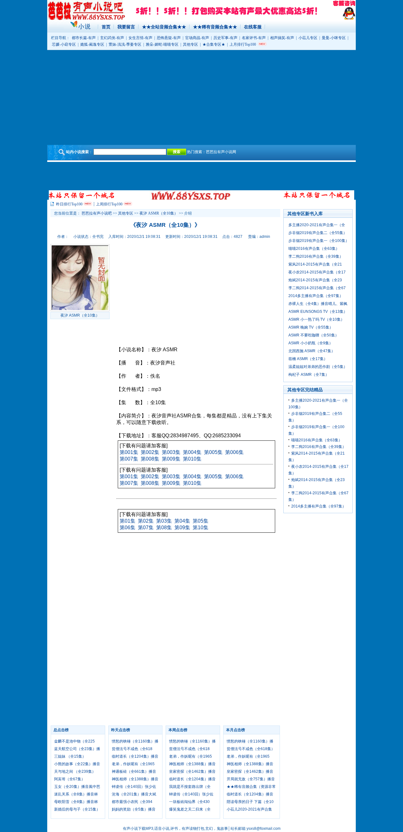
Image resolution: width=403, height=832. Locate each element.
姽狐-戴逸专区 (92, 44)
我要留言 (126, 26)
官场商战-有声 (197, 38)
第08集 (164, 527)
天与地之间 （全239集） (75, 771)
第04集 (182, 521)
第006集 (234, 452)
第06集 (127, 527)
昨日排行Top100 (69, 204)
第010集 (192, 459)
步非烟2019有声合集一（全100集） (318, 240)
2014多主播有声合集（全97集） (315, 296)
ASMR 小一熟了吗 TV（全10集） (316, 319)
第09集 (182, 527)
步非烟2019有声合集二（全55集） (317, 233)
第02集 (146, 521)
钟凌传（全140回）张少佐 (134, 786)
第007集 (129, 459)
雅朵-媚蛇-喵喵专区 (162, 44)
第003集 (171, 452)
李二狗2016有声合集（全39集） (315, 256)
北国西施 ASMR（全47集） (311, 351)
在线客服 (253, 26)
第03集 (164, 521)
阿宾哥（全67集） (69, 779)
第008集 (150, 459)
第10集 (200, 527)
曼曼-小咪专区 (334, 38)
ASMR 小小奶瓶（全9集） (310, 343)
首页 (106, 26)
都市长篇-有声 (84, 38)
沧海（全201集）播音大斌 (134, 794)
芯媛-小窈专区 (64, 44)
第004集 (192, 452)
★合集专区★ (213, 44)
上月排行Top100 (243, 44)
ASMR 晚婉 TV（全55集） (310, 327)
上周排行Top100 (109, 204)
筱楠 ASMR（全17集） (307, 359)
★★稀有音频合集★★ (215, 26)
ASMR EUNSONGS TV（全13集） (317, 311)
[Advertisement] (201, 97)
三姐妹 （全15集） (70, 756)
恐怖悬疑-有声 (169, 38)
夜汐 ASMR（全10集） (158, 213)
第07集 (146, 527)
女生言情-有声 (140, 38)
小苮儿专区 (307, 38)
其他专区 (190, 44)
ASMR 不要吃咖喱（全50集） (313, 335)
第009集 (171, 459)
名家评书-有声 (254, 38)
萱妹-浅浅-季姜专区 (125, 44)
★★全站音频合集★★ (164, 26)
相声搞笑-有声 (282, 38)
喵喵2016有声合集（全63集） (313, 248)
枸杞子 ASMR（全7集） (308, 374)
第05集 (200, 521)
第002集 (150, 452)
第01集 (127, 521)
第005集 (213, 452)
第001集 (129, 452)
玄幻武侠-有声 (112, 38)
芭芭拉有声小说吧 (97, 213)
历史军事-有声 (225, 38)
